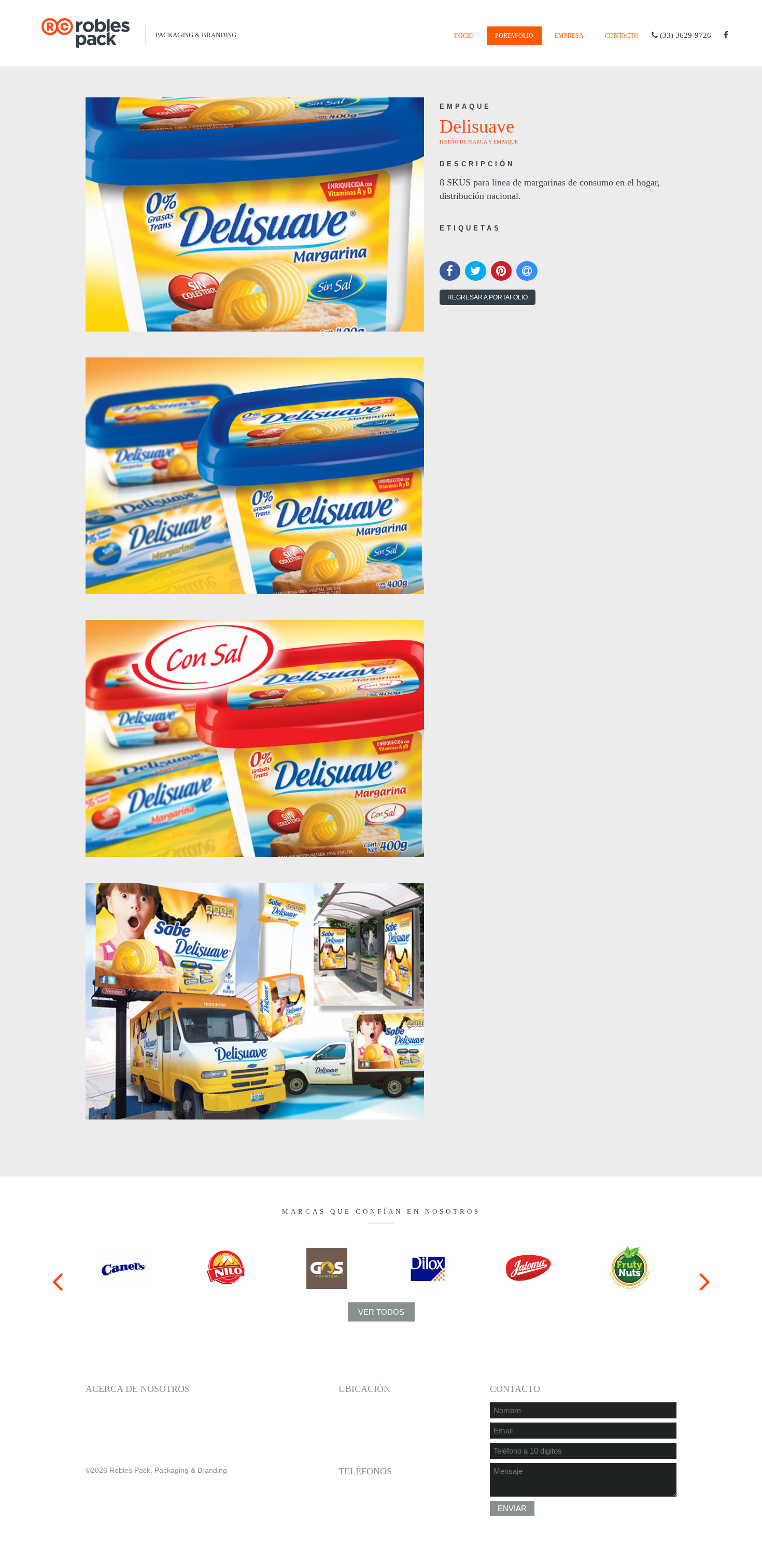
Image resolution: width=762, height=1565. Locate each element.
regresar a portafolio (487, 297)
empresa (569, 35)
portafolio (514, 35)
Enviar (512, 1508)
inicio (464, 35)
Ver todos (381, 1312)
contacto (622, 35)
